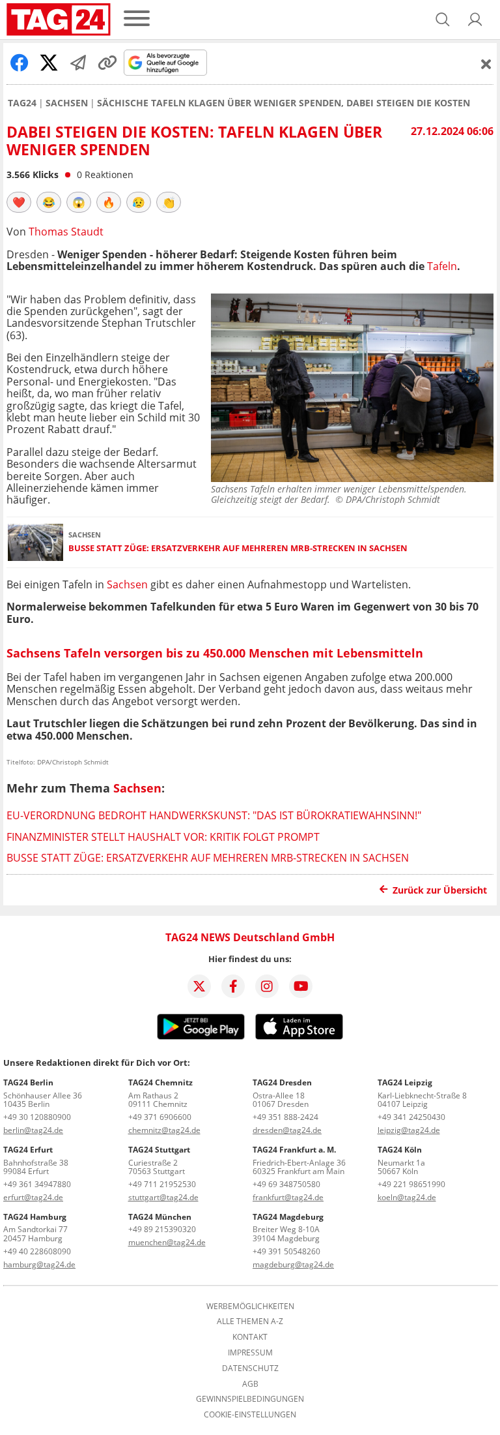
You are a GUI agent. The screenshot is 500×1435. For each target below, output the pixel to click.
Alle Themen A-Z (250, 1321)
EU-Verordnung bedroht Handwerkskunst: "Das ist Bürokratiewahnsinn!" (214, 815)
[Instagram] (267, 986)
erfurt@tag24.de (33, 1197)
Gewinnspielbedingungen (250, 1399)
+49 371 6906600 (159, 1117)
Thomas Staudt (66, 231)
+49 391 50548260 (286, 1251)
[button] (475, 19)
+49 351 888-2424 (285, 1117)
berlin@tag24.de (33, 1130)
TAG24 (22, 103)
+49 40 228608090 (37, 1251)
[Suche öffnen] (442, 19)
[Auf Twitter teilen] (49, 63)
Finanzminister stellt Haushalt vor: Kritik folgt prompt (163, 837)
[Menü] (137, 19)
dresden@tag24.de (287, 1130)
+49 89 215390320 (162, 1229)
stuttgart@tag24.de (163, 1197)
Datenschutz (250, 1368)
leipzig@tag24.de (409, 1130)
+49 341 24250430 (411, 1117)
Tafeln (442, 266)
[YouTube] (300, 986)
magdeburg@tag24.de (293, 1264)
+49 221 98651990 (411, 1184)
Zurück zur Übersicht (440, 890)
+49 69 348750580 (286, 1184)
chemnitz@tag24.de (164, 1130)
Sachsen (67, 103)
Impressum (250, 1352)
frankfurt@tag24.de (288, 1197)
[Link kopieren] (107, 63)
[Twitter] (199, 986)
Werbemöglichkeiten (250, 1306)
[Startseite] (59, 19)
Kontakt (250, 1337)
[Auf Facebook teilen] (20, 63)
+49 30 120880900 (37, 1117)
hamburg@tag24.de (39, 1264)
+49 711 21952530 (162, 1184)
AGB (250, 1384)
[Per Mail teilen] (78, 63)
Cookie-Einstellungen (250, 1414)
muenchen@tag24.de (167, 1242)
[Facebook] (233, 986)
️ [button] (18, 202)
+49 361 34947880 (37, 1184)
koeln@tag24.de (407, 1197)
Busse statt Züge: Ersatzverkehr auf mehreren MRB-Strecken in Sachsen (238, 548)
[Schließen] (486, 64)
